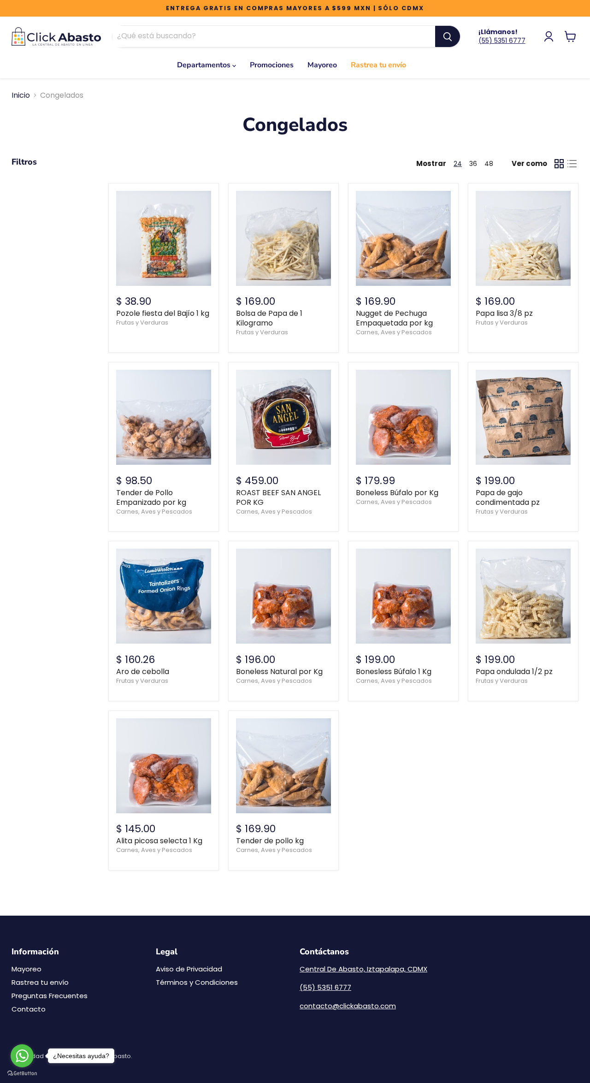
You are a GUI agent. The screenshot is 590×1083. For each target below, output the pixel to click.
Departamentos (204, 65)
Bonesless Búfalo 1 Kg (393, 671)
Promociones (272, 65)
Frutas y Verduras (142, 322)
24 (458, 163)
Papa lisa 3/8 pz (504, 313)
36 (473, 163)
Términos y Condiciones (197, 982)
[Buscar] (447, 36)
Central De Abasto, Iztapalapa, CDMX (363, 969)
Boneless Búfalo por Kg (397, 492)
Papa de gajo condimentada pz (508, 497)
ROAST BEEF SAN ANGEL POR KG (278, 497)
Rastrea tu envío (378, 65)
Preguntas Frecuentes (50, 995)
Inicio (21, 95)
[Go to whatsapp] (22, 1055)
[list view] (572, 163)
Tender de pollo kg (270, 840)
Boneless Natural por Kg (279, 671)
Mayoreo (322, 65)
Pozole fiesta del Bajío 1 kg (162, 313)
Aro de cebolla (142, 671)
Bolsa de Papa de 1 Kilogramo (269, 318)
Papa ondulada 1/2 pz (514, 671)
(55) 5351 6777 (501, 40)
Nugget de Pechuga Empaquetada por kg (394, 318)
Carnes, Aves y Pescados (394, 332)
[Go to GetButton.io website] (22, 1074)
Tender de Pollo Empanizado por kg (151, 497)
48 (488, 163)
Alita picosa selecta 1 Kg (159, 840)
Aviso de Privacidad (189, 969)
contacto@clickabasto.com (348, 1006)
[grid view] (559, 163)
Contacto (29, 1009)
